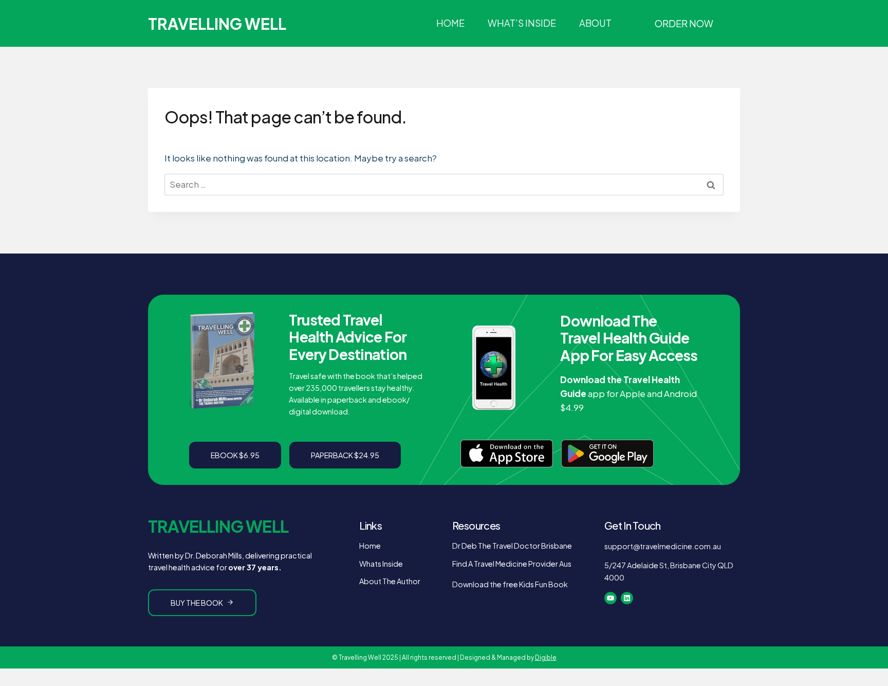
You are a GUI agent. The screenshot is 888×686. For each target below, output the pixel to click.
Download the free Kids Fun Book (510, 584)
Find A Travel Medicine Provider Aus (511, 563)
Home (450, 23)
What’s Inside (522, 23)
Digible (546, 657)
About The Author (389, 581)
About (595, 23)
